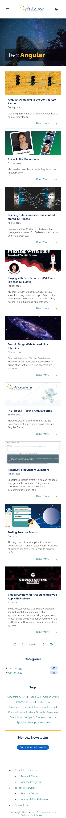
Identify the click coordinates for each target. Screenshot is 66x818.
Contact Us (21, 805)
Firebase (20, 702)
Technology (15, 668)
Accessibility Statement (35, 799)
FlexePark (31, 702)
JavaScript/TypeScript (20, 707)
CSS (39, 696)
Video (41, 722)
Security (40, 712)
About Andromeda (26, 770)
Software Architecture (44, 717)
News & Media (29, 776)
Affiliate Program (31, 782)
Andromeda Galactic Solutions (39, 814)
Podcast (13, 712)
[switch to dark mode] (56, 9)
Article (25, 697)
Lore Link (52, 707)
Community (15, 672)
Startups (32, 722)
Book (33, 697)
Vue (48, 722)
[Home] (32, 9)
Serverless (52, 712)
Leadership (40, 707)
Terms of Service (25, 787)
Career (47, 696)
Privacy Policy (29, 793)
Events (55, 696)
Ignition (41, 702)
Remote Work (27, 712)
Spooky (21, 722)
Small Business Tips (21, 717)
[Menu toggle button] (7, 9)
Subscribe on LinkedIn (33, 747)
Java (48, 702)
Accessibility (14, 696)
